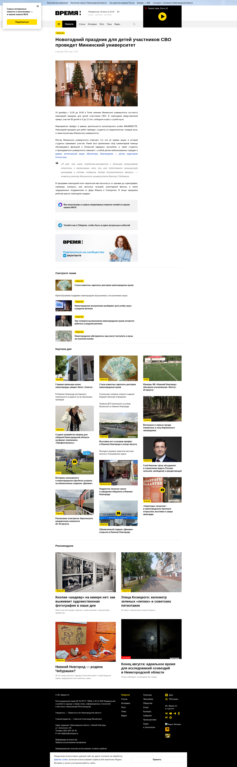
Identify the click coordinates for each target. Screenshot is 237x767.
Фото (123, 707)
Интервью (125, 703)
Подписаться (22, 22)
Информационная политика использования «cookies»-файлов (81, 748)
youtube (170, 713)
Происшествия (149, 719)
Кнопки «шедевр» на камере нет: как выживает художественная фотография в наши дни (85, 598)
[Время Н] (68, 13)
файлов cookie (61, 759)
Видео (124, 715)
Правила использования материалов (70, 742)
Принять (157, 759)
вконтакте (166, 713)
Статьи (124, 699)
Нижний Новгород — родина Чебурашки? (79, 666)
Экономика (148, 699)
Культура (147, 711)
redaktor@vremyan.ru (69, 733)
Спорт (146, 707)
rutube (166, 717)
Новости (125, 695)
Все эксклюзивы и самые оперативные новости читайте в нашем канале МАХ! (97, 205)
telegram (174, 713)
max (170, 717)
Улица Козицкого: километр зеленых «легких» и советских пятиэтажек (146, 598)
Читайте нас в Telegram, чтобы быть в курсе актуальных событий (97, 225)
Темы (123, 711)
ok (178, 713)
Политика (147, 695)
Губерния (147, 715)
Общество (60, 33)
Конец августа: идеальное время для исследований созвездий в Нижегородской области (148, 665)
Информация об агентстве (66, 740)
